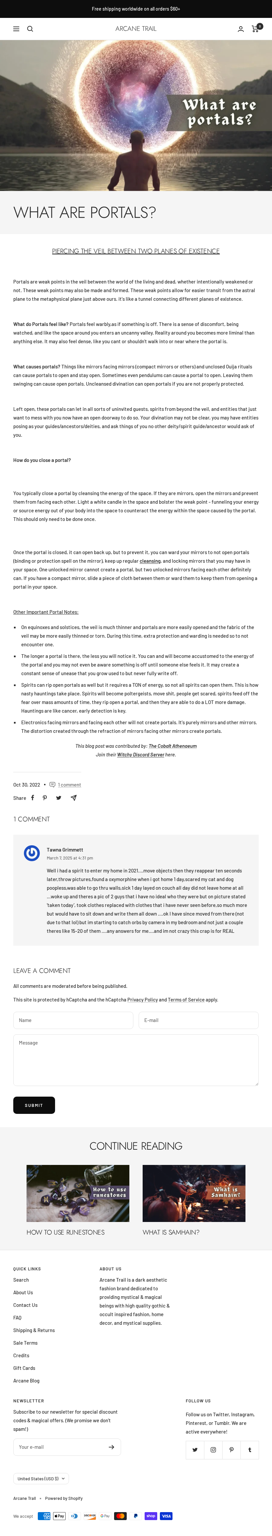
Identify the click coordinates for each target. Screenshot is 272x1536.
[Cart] (255, 29)
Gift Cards (24, 1368)
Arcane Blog (26, 1380)
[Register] (111, 1447)
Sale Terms (25, 1343)
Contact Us (25, 1305)
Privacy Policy (142, 999)
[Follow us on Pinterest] (231, 1450)
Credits (21, 1355)
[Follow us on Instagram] (213, 1450)
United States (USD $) (38, 1478)
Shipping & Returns (34, 1330)
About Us (23, 1292)
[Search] (30, 29)
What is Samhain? (171, 1232)
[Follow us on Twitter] (195, 1450)
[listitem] (32, 797)
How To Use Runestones (65, 1232)
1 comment (69, 785)
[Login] (241, 29)
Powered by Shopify (64, 1498)
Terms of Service (186, 999)
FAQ (17, 1317)
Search (21, 1280)
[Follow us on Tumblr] (249, 1450)
